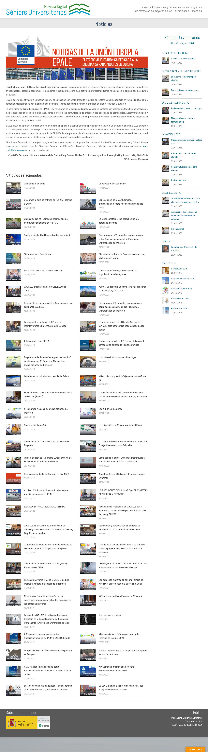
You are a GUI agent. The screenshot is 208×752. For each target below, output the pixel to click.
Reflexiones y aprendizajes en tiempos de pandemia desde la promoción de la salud (119, 527)
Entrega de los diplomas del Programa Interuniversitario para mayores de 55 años (45, 324)
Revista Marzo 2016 (180, 298)
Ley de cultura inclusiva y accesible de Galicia (46, 376)
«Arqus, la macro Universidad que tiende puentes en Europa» (48, 652)
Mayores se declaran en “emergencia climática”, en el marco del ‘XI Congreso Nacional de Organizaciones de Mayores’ (47, 361)
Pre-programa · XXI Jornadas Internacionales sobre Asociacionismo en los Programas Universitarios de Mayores (121, 239)
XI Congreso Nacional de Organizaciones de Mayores (46, 411)
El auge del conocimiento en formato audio (183, 120)
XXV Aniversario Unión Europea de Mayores (120, 596)
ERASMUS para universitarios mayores (43, 270)
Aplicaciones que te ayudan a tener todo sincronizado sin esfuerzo (184, 215)
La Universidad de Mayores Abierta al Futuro (120, 425)
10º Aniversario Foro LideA (37, 254)
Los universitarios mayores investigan (117, 357)
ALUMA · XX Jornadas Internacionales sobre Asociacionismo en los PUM (46, 492)
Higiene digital (177, 229)
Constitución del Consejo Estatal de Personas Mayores (46, 443)
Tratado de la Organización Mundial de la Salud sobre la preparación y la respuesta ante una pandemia (122, 548)
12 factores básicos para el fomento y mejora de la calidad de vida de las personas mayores (48, 546)
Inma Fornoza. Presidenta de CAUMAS (184, 249)
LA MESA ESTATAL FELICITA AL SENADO (44, 506)
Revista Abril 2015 (179, 269)
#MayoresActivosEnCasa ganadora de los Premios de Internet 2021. (119, 636)
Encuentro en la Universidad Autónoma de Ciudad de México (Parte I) (48, 394)
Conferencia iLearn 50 (35, 425)
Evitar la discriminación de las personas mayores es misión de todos (123, 652)
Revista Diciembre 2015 (181, 288)
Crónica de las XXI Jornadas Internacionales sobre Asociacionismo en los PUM (46, 221)
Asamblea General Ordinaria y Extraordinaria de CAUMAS (122, 476)
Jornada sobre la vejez (110, 615)
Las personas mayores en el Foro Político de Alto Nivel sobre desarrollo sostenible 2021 (121, 582)
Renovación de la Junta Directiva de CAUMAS (46, 474)
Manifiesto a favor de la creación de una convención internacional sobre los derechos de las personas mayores (47, 600)
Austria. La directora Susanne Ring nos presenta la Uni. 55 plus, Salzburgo (122, 288)
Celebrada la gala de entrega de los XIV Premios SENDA (48, 202)
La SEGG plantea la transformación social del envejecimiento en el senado (121, 687)
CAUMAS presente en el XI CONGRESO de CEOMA (45, 288)
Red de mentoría (178, 180)
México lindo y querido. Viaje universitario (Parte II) (122, 378)
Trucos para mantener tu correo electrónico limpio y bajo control (185, 200)
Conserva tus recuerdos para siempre (184, 169)
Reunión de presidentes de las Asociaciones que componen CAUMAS (48, 305)
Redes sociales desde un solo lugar (186, 108)
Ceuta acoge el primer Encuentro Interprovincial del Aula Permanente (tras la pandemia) (122, 459)
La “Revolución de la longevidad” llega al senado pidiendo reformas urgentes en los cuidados (48, 687)
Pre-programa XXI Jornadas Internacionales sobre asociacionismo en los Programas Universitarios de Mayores (120, 307)
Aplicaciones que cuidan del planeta (183, 155)
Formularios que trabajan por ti (185, 90)
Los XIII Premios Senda (110, 409)
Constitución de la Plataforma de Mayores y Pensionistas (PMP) (45, 565)
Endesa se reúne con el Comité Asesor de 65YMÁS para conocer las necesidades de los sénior (121, 326)
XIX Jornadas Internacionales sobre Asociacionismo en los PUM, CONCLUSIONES (47, 636)
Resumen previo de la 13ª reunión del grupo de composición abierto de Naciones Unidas (122, 343)
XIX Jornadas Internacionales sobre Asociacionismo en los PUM (116, 668)
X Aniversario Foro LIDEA (36, 341)
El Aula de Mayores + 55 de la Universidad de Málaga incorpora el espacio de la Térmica (46, 582)
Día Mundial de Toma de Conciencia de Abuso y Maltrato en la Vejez (122, 256)
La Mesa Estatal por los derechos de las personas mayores (119, 221)
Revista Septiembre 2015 (182, 279)
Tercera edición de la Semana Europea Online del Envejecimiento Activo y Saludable (123, 443)
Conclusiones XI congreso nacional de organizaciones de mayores (117, 272)
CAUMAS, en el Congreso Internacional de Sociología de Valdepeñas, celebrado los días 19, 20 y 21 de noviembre (48, 529)
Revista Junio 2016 (179, 308)
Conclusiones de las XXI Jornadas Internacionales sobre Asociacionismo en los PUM (121, 204)
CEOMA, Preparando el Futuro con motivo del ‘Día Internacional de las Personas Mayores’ (123, 565)
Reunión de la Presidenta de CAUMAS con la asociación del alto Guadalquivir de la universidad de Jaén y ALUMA (123, 510)
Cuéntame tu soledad (34, 183)
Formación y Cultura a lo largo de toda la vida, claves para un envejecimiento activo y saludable (123, 394)
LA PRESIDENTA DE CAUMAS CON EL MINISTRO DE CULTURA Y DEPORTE (123, 492)
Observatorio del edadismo (112, 183)
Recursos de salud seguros (183, 59)
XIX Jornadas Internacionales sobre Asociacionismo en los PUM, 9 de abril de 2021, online (47, 670)
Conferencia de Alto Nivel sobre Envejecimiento (47, 235)
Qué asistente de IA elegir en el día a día (186, 142)
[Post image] (13, 188)
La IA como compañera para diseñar (183, 78)
